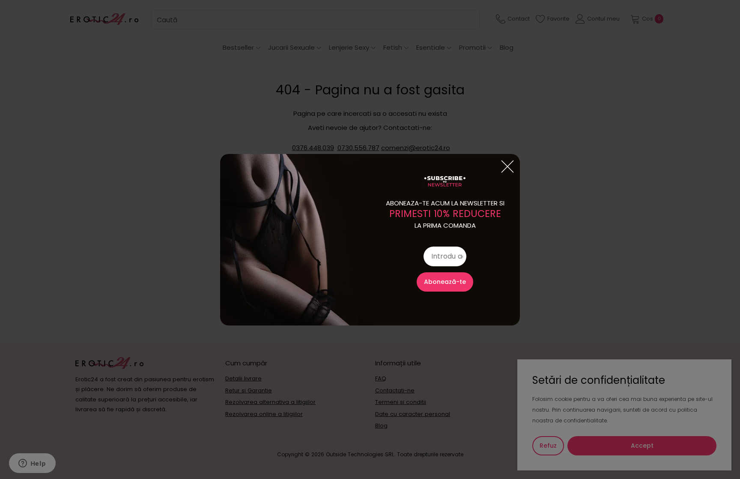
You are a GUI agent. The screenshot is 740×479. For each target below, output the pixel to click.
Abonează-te (445, 281)
